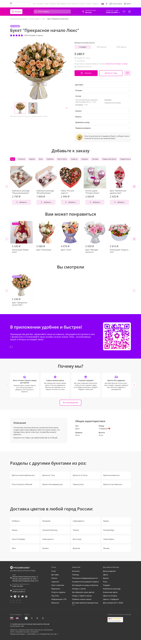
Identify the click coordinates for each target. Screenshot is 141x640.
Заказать (88, 73)
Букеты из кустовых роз (112, 484)
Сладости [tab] (74, 159)
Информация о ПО (58, 599)
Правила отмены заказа (81, 599)
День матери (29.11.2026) (113, 603)
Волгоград (77, 539)
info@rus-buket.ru (18, 592)
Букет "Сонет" (66, 247)
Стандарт (82, 47)
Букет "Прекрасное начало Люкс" (19, 291)
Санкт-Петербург (18, 539)
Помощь (89, 4)
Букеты (106, 578)
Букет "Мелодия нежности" (91, 248)
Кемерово (46, 521)
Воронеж (76, 548)
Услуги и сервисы (58, 592)
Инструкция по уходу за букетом (85, 585)
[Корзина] (129, 11)
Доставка (40, 4)
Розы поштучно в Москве (22, 484)
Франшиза (55, 589)
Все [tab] (12, 159)
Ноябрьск (16, 521)
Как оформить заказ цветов (83, 592)
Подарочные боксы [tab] (109, 159)
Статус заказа (117, 4)
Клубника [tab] (50, 159)
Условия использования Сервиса (85, 582)
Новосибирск (108, 539)
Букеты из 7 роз (48, 475)
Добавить (23, 202)
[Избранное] (124, 11)
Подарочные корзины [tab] (128, 159)
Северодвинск (78, 521)
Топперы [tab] (95, 159)
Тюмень (76, 530)
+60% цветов (121, 47)
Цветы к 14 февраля (111, 599)
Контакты (82, 4)
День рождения (109, 571)
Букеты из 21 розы (80, 475)
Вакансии (55, 603)
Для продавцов (62, 4)
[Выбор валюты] (106, 3)
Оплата (46, 4)
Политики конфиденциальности (85, 578)
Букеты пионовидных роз (52, 484)
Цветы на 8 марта (110, 596)
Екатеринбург (108, 530)
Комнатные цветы (110, 592)
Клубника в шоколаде (111, 589)
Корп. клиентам (73, 4)
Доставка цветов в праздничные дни (85, 604)
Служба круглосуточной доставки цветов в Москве (30, 624)
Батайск (45, 548)
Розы (105, 582)
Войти (129, 4)
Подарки (106, 585)
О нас (34, 4)
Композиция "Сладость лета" (119, 248)
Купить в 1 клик (111, 73)
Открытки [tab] (21, 159)
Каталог (18, 12)
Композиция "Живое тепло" (20, 238)
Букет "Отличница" (43, 247)
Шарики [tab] (32, 159)
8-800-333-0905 (17, 586)
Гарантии (53, 4)
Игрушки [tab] (85, 159)
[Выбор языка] (102, 3)
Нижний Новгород (49, 530)
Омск (14, 548)
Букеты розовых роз (111, 475)
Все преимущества (70, 402)
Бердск (106, 521)
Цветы (105, 574)
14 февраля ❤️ (104, 428)
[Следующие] (66, 108)
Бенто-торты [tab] (62, 159)
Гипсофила (79, 105)
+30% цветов (101, 47)
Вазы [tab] (41, 159)
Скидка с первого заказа (82, 596)
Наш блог (55, 596)
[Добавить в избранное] (127, 73)
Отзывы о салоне (79, 589)
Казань (14, 530)
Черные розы (78, 484)
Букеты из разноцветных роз (23, 475)
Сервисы (95, 4)
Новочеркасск (48, 539)
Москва (106, 548)
